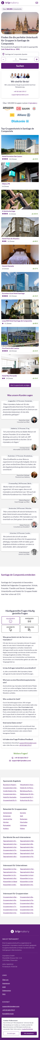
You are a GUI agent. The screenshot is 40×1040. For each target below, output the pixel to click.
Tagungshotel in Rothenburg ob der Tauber (27, 847)
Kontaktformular (8, 1014)
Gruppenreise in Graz (10, 909)
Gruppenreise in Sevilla (10, 788)
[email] (37, 3)
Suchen (20, 65)
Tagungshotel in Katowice (10, 847)
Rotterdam (23, 819)
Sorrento (23, 813)
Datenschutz (6, 990)
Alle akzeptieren (29, 1033)
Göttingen (23, 825)
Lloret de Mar (7, 819)
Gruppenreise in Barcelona (10, 897)
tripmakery (32, 103)
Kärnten (6, 822)
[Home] (20, 931)
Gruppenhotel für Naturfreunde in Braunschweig (10, 800)
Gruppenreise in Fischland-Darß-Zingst (10, 850)
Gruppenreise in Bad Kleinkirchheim (27, 906)
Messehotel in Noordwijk (27, 784)
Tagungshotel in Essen (10, 872)
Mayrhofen (23, 822)
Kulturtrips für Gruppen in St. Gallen (27, 800)
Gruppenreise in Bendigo (27, 844)
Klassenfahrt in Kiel (26, 881)
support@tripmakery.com (20, 94)
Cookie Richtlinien (27, 1029)
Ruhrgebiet (7, 825)
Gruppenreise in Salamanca (27, 909)
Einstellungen (11, 1033)
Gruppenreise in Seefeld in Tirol (10, 853)
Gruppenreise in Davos (10, 913)
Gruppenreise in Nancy (27, 913)
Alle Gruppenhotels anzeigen (20, 385)
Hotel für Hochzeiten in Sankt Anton (10, 797)
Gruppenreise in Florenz (27, 856)
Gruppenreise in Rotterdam (10, 903)
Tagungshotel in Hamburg (27, 884)
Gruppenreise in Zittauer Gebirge (27, 850)
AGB (4, 987)
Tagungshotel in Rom (27, 872)
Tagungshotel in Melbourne (27, 841)
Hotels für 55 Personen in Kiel (27, 788)
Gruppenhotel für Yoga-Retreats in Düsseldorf (27, 797)
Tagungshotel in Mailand (27, 869)
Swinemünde (7, 813)
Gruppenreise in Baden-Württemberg (27, 897)
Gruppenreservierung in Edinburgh (10, 794)
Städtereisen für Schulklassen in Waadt (27, 794)
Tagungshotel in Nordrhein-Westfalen (10, 844)
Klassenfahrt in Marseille (10, 869)
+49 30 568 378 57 (20, 91)
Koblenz (6, 828)
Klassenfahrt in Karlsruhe (27, 875)
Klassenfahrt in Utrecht (10, 875)
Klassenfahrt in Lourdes (27, 878)
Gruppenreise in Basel (10, 900)
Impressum (6, 983)
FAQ (3, 994)
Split (21, 816)
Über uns (5, 980)
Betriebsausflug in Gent (27, 791)
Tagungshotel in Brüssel (10, 856)
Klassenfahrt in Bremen (10, 884)
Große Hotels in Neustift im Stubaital (10, 791)
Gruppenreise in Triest (10, 906)
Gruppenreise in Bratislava (27, 903)
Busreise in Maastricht (10, 784)
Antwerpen (7, 816)
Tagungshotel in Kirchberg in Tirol (10, 841)
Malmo (22, 828)
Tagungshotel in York (27, 853)
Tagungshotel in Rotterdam (10, 878)
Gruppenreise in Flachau (27, 900)
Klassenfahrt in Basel (10, 881)
